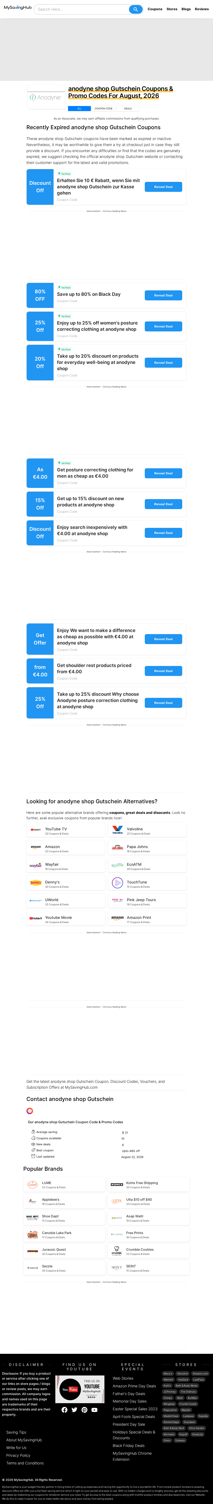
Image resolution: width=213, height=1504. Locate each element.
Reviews (202, 9)
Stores (172, 9)
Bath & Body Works (186, 1385)
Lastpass (188, 1416)
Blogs (186, 9)
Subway (180, 1440)
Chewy (168, 1397)
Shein (167, 1440)
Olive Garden (196, 1428)
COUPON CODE (104, 108)
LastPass (198, 1379)
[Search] (136, 9)
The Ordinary (188, 1391)
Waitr (180, 1397)
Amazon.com (200, 1373)
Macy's (168, 1373)
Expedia (203, 1416)
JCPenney (170, 1391)
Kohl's (167, 1385)
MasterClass (171, 1416)
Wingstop (169, 1403)
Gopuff (183, 1434)
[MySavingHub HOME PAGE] (18, 9)
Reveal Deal (163, 187)
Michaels (169, 1434)
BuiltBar (192, 1397)
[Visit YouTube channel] (79, 1389)
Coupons (155, 9)
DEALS (128, 108)
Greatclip (197, 1434)
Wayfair (186, 1410)
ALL (79, 108)
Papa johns (170, 1410)
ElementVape (171, 1422)
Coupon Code (67, 200)
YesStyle (183, 1379)
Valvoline (182, 1373)
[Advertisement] (106, 49)
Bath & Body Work (174, 1428)
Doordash (189, 1422)
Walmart (168, 1379)
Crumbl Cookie (188, 1403)
